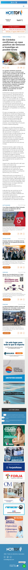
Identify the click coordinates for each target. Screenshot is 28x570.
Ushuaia (5, 272)
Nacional (7, 37)
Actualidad (6, 205)
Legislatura (6, 238)
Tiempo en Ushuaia (14, 20)
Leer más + (6, 233)
